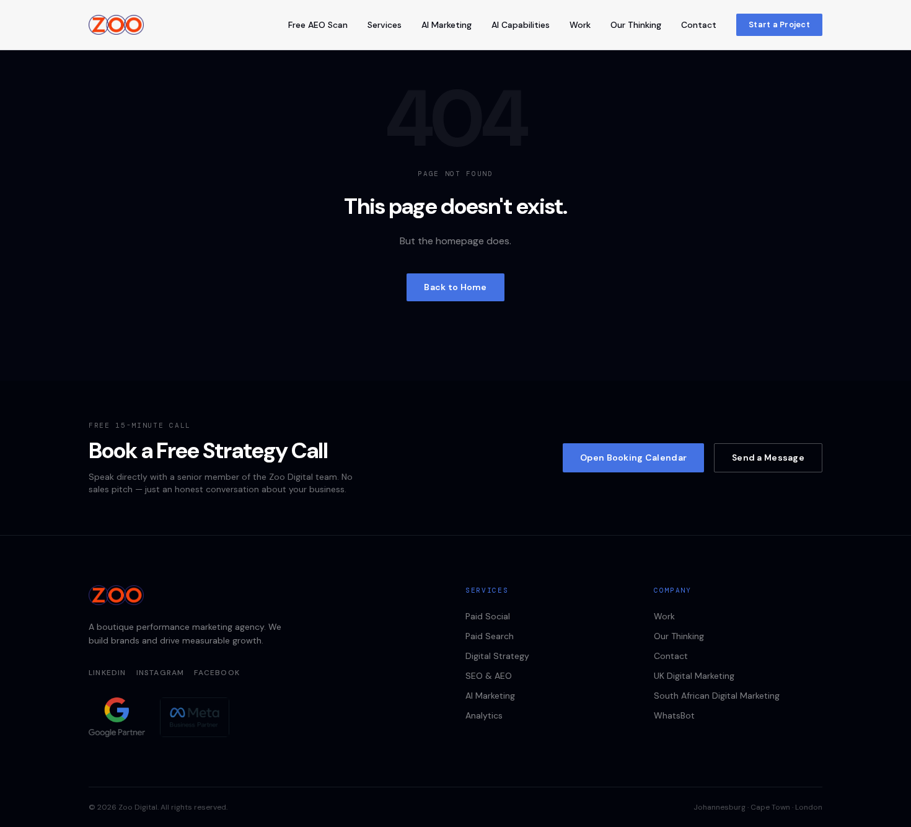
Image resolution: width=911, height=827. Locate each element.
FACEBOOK (217, 673)
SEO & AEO (488, 675)
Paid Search (489, 636)
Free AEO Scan (318, 24)
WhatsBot (674, 715)
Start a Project (779, 24)
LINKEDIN (107, 673)
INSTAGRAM (160, 673)
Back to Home (455, 287)
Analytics (484, 715)
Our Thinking (635, 24)
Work (580, 24)
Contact (698, 24)
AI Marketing (446, 24)
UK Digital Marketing (694, 675)
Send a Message (768, 457)
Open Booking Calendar (633, 457)
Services (384, 24)
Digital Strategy (497, 655)
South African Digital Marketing (717, 695)
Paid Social (487, 616)
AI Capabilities (520, 24)
